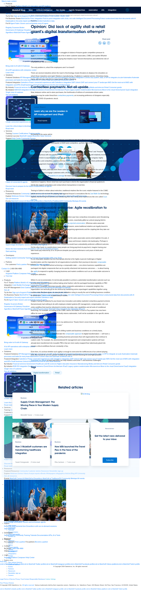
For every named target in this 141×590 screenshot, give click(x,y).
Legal (2, 579)
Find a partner (20, 542)
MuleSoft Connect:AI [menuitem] (17, 478)
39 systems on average (55, 176)
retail (57, 373)
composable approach (73, 334)
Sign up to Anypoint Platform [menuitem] (24, 16)
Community (19, 535)
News (31, 10)
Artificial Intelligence (44, 10)
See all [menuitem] (8, 13)
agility (36, 271)
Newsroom (11, 571)
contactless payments (65, 95)
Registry (9, 27)
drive (66, 241)
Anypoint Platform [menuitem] (11, 557)
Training (27, 535)
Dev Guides (60, 10)
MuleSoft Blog (18, 10)
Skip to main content (9, 1)
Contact (26, 579)
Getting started (9, 535)
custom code (46, 295)
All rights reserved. (28, 585)
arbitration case (56, 238)
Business (34, 21)
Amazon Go (67, 155)
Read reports (42, 121)
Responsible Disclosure (37, 579)
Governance (10, 30)
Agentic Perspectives (77, 10)
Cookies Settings (50, 579)
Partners (11, 569)
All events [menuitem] (81, 478)
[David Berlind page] (35, 42)
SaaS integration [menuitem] (132, 90)
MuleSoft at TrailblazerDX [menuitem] (52, 478)
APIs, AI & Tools (54, 535)
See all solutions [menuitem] (10, 371)
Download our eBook (38, 360)
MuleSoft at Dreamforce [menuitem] (33, 478)
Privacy (17, 579)
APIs (102, 10)
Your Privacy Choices (7, 583)
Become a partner (41, 542)
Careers (11, 575)
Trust (22, 579)
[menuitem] (33, 6)
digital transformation (41, 373)
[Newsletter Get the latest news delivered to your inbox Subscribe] (110, 465)
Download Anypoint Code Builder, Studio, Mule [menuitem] (52, 16)
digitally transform (37, 56)
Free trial (9, 276)
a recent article (38, 52)
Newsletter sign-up (14, 573)
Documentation (42, 535)
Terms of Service (9, 579)
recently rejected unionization (74, 223)
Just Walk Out (95, 194)
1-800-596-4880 (17, 548)
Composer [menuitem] (22, 557)
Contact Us (6, 268)
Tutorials (33, 535)
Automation (93, 10)
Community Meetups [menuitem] (69, 478)
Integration (112, 10)
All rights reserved (81, 566)
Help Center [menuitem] (30, 557)
